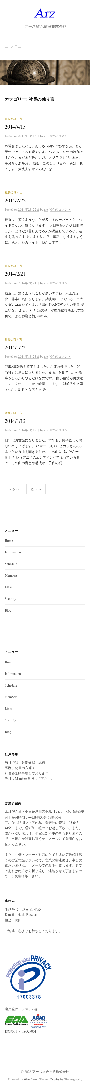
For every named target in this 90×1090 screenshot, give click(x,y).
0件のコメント (60, 136)
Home (9, 540)
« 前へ (14, 489)
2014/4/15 (15, 126)
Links (8, 587)
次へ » (36, 489)
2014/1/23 (15, 347)
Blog (8, 610)
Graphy (55, 1079)
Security (10, 598)
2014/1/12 (15, 420)
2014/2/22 (15, 200)
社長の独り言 (13, 119)
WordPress (30, 1079)
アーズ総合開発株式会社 (50, 1071)
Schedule (11, 563)
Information (13, 552)
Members (11, 575)
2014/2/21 (15, 273)
